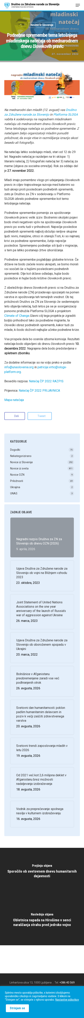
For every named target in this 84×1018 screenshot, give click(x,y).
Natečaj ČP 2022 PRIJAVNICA (39, 390)
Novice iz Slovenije (42, 25)
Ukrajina (15, 487)
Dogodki (15, 449)
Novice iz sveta (19, 468)
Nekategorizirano (20, 456)
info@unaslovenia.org (19, 367)
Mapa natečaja (14, 400)
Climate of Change (16, 316)
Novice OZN (17, 474)
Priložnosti (16, 480)
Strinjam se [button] (17, 1008)
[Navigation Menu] (78, 5)
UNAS (13, 493)
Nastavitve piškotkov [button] (67, 999)
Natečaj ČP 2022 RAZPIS (46, 381)
